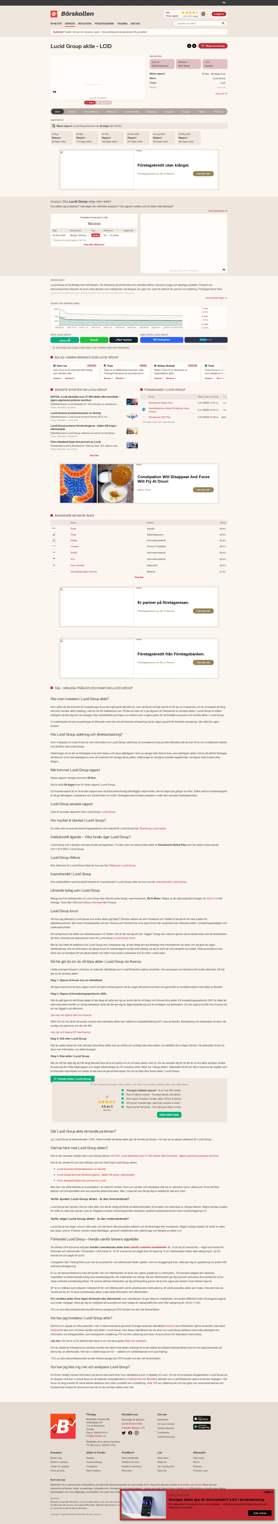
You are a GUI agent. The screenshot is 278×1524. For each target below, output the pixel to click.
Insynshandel (132, 111)
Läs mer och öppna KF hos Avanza (71, 1032)
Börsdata (152, 1379)
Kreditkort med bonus (132, 1466)
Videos (201, 111)
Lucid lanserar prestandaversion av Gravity (81, 1169)
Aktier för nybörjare (135, 1341)
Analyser (169, 111)
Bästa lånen (163, 1457)
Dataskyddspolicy (166, 1428)
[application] (117, 319)
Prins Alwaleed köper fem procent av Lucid (81, 1180)
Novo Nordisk (77, 565)
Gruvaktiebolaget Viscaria (84, 571)
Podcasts (218, 111)
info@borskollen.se (96, 1435)
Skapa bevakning (215, 46)
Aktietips (90, 1457)
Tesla (73, 534)
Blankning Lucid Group (153, 828)
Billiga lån (162, 1462)
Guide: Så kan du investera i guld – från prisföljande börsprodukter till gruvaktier (100, 31)
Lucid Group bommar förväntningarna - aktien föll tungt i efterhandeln (96, 1175)
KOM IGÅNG (259, 1513)
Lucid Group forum (124, 938)
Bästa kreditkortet (130, 1457)
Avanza (56, 378)
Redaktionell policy (166, 1436)
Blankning (152, 111)
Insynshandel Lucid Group (171, 882)
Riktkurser (112, 111)
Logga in (219, 14)
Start (57, 111)
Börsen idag (56, 1457)
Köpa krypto (198, 1457)
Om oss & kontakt (166, 1423)
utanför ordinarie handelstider (148, 1247)
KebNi (74, 552)
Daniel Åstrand (129, 1423)
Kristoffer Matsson (131, 1427)
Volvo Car (212, 898)
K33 (73, 559)
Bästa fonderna (93, 1470)
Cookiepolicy (164, 1432)
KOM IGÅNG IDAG (169, 1114)
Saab (73, 528)
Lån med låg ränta (166, 1466)
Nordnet (69, 378)
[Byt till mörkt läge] (205, 14)
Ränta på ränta (57, 1470)
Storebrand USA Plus (160, 417)
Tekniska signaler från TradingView (184, 271)
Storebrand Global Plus (161, 402)
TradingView (134, 1379)
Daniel (198, 1484)
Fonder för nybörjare (60, 1466)
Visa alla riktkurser (94, 244)
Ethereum (197, 1466)
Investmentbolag (94, 1462)
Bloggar (186, 111)
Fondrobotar (91, 1466)
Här (160, 1139)
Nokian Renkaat (92, 902)
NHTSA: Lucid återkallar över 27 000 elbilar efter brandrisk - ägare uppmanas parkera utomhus (164, 1156)
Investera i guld (200, 1470)
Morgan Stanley (78, 235)
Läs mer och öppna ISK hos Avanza (71, 1015)
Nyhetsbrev (163, 1419)
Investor (75, 546)
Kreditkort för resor (130, 1462)
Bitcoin (196, 1462)
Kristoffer (185, 1484)
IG (112, 1351)
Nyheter (72, 111)
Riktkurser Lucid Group (122, 865)
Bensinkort (127, 1470)
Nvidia (74, 540)
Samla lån (162, 1470)
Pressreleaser (91, 111)
